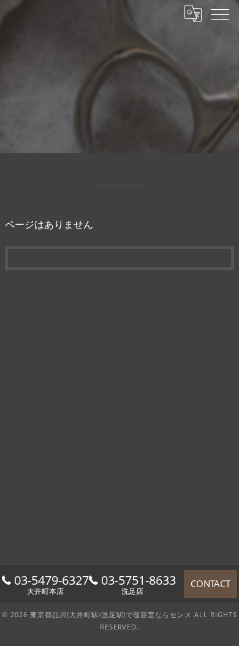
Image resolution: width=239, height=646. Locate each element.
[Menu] (220, 13)
